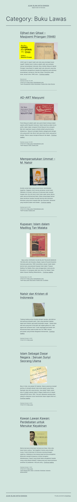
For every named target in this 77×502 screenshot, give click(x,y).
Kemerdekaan (37, 84)
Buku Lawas (30, 82)
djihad (32, 84)
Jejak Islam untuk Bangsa (38, 6)
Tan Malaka (45, 280)
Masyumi (26, 145)
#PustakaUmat (27, 84)
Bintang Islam (27, 470)
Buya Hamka (33, 280)
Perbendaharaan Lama (38, 82)
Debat (31, 470)
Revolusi (53, 84)
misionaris (48, 470)
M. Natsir (26, 210)
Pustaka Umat (44, 84)
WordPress (68, 495)
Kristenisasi (42, 470)
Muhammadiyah (23, 472)
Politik (29, 145)
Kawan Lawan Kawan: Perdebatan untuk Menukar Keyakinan (35, 422)
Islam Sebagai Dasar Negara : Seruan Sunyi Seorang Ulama (35, 357)
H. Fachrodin (37, 470)
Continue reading (44, 74)
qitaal (49, 84)
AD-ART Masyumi (32, 97)
